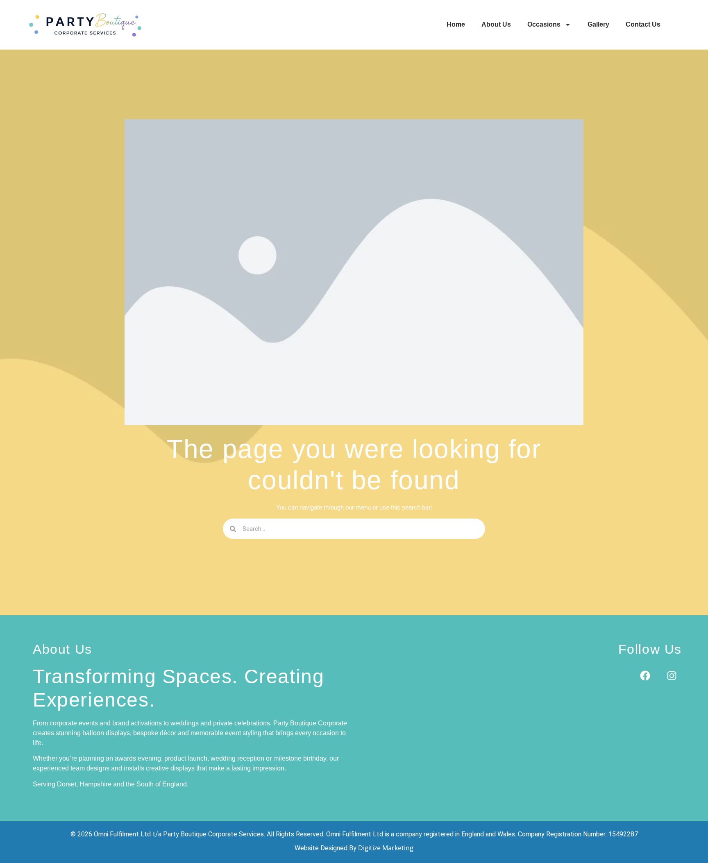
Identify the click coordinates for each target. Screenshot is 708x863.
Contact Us (643, 24)
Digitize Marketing (385, 847)
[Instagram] (671, 676)
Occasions (543, 24)
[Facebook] (645, 676)
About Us (496, 24)
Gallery (598, 24)
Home (456, 24)
